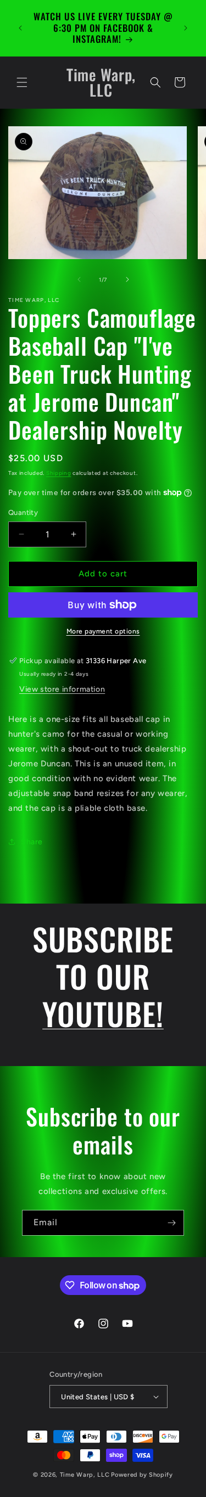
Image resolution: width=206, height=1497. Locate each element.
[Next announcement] (186, 28)
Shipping (58, 472)
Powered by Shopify (142, 1474)
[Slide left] (79, 279)
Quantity (23, 512)
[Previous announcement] (20, 28)
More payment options (103, 631)
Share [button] (32, 841)
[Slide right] (127, 279)
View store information (62, 689)
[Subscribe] (171, 1223)
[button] (22, 82)
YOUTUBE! (103, 1013)
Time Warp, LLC (85, 1474)
